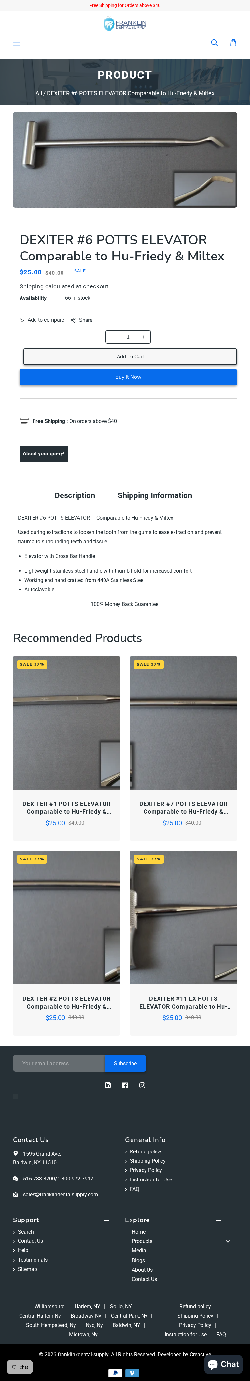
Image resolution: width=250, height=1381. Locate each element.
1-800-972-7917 (75, 1179)
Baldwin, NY (126, 1325)
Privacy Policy (146, 1170)
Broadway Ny (86, 1316)
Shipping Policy (148, 1161)
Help (23, 1250)
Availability (33, 298)
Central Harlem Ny (40, 1316)
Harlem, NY (87, 1307)
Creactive (200, 1354)
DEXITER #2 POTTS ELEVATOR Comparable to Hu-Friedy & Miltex (66, 1002)
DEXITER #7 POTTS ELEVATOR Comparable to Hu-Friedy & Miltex (183, 808)
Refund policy (145, 1152)
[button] (219, 42)
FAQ (134, 1189)
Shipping (32, 286)
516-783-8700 (39, 1179)
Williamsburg (50, 1307)
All (38, 93)
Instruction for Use (151, 1180)
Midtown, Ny (83, 1335)
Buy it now (128, 377)
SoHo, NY (121, 1307)
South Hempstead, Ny (51, 1325)
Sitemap (27, 1269)
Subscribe (125, 1063)
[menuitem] (181, 1232)
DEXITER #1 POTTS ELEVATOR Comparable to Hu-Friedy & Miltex (66, 808)
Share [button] (86, 320)
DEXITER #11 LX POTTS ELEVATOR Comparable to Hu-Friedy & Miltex (183, 1002)
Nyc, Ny (94, 1325)
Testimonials (33, 1260)
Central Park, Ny (129, 1316)
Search (26, 1232)
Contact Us (30, 1241)
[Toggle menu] (228, 1241)
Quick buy (39, 772)
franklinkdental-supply (83, 1354)
